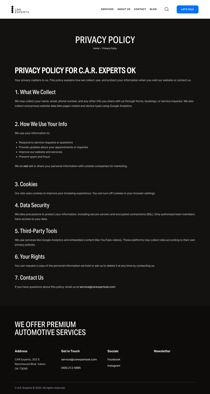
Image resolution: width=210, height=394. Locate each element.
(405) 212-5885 (71, 368)
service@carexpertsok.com (97, 287)
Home (96, 48)
